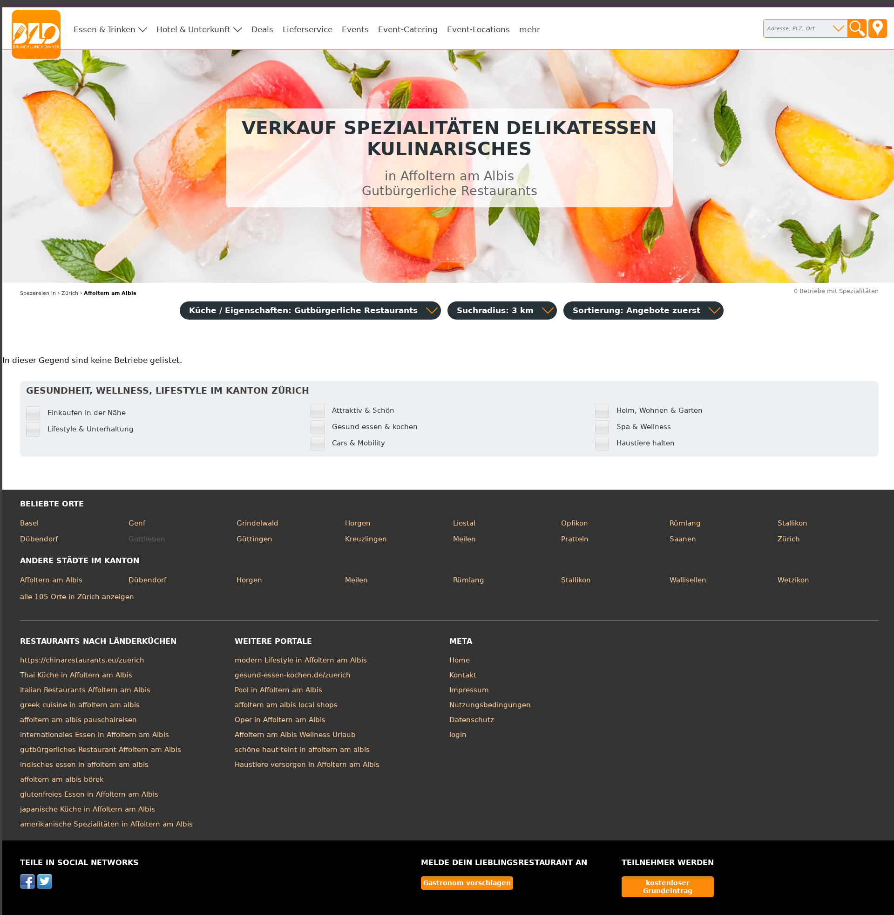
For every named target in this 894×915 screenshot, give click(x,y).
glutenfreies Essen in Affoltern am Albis (89, 794)
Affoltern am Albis (51, 580)
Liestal (464, 523)
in (38, 293)
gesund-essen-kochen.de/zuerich (293, 675)
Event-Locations (478, 29)
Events (355, 29)
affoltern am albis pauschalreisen (78, 720)
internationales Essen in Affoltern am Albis (94, 735)
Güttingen (254, 539)
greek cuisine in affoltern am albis (80, 705)
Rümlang (685, 523)
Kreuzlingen (366, 539)
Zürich (789, 539)
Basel (29, 523)
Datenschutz (471, 720)
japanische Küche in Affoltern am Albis (87, 809)
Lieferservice (307, 29)
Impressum (469, 690)
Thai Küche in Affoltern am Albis (76, 675)
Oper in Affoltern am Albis (280, 720)
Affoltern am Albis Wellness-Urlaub (295, 735)
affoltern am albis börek (62, 779)
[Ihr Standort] (877, 28)
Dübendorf (39, 539)
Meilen (464, 539)
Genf (137, 523)
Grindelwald (257, 523)
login (458, 735)
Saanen (683, 539)
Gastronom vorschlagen (467, 883)
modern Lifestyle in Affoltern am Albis (301, 660)
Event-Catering (408, 29)
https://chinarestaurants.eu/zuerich (82, 660)
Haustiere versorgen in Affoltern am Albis (307, 764)
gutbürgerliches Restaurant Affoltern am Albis (100, 749)
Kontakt (462, 675)
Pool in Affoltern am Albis (278, 690)
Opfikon (574, 523)
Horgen (358, 523)
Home (459, 660)
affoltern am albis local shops (286, 705)
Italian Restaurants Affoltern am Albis (85, 690)
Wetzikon (793, 580)
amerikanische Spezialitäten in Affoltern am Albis (106, 824)
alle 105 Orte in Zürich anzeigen (77, 597)
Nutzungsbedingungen (490, 705)
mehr (529, 29)
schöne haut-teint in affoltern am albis (302, 749)
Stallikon (792, 523)
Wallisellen (688, 580)
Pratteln (575, 539)
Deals (262, 29)
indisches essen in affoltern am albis (84, 764)
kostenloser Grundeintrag (667, 886)
